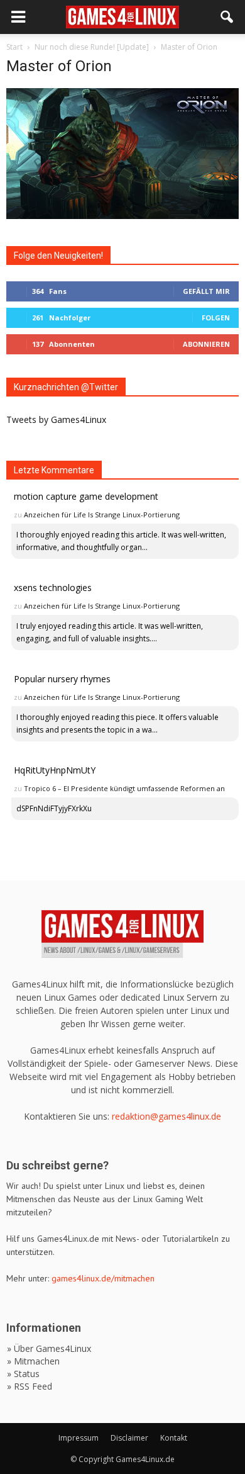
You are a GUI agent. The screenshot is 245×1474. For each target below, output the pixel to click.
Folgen (216, 317)
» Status (23, 1374)
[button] (227, 17)
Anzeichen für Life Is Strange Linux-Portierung (102, 514)
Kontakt (173, 1437)
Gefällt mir (206, 291)
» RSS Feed (29, 1386)
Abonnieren (206, 344)
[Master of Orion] (122, 216)
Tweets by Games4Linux (56, 419)
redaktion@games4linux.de (166, 1116)
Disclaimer (129, 1437)
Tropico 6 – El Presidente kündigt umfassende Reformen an (124, 788)
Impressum (78, 1437)
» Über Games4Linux (49, 1348)
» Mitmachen (33, 1361)
